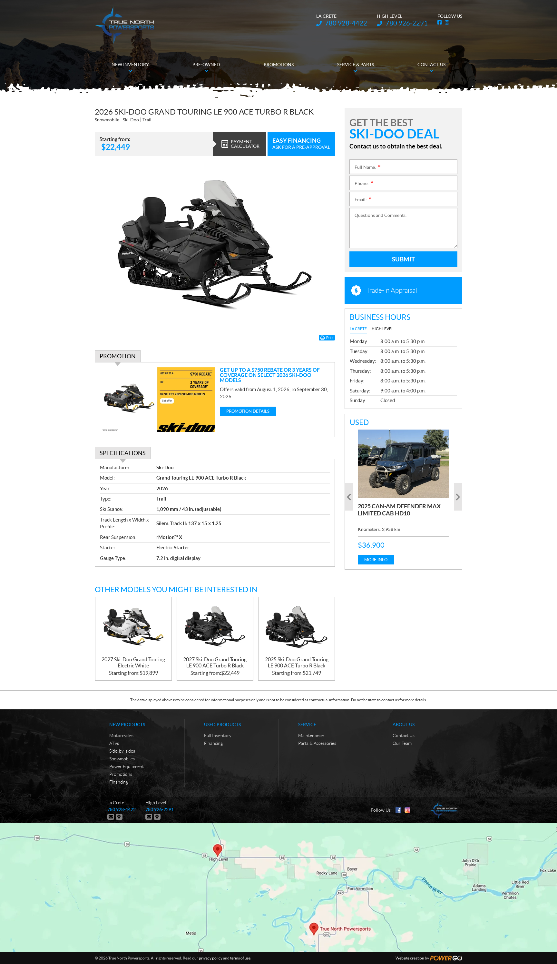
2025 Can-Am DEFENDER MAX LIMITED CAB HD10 (399, 510)
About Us (404, 724)
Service (307, 724)
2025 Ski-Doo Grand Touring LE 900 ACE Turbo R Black (296, 662)
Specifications (123, 453)
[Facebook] (398, 810)
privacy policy (210, 958)
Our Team (402, 743)
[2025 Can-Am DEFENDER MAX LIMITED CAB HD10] (403, 464)
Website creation (410, 958)
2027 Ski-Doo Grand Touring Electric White (133, 662)
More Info (375, 559)
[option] (403, 497)
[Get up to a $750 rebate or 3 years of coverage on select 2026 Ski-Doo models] (157, 399)
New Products (127, 724)
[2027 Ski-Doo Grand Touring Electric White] (133, 627)
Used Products (222, 724)
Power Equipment (126, 766)
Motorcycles (121, 735)
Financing (118, 782)
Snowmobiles (122, 758)
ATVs (114, 743)
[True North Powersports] (124, 25)
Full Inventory (217, 735)
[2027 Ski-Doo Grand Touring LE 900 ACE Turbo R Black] (215, 627)
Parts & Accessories (317, 743)
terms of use (240, 958)
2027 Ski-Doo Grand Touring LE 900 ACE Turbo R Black (215, 662)
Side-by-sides (122, 751)
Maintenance (311, 735)
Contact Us (404, 735)
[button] (349, 497)
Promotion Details (247, 411)
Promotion (118, 356)
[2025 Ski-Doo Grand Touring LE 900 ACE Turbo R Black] (296, 627)
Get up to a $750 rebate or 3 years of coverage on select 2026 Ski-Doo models (270, 375)
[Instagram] (407, 810)
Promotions (120, 774)
